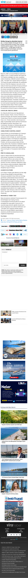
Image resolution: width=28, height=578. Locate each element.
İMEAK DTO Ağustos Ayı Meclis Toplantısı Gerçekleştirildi (13, 552)
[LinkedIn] (8, 37)
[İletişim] (24, 2)
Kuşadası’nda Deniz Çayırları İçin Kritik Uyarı (10, 548)
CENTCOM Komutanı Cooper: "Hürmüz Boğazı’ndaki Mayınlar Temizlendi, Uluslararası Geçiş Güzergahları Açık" (13, 556)
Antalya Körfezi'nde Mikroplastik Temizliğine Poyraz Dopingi (13, 572)
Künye (7, 530)
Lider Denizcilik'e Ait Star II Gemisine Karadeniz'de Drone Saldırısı (12, 569)
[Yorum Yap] (16, 37)
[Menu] (17, 2)
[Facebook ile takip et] (8, 534)
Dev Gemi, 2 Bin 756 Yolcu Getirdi (8, 570)
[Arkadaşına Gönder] (11, 37)
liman (5, 222)
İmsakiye (21, 531)
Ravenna (25, 220)
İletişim (7, 531)
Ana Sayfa (7, 528)
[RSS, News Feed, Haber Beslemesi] (14, 534)
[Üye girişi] (16, 534)
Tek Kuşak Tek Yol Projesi (11, 222)
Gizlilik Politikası (21, 528)
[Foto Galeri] (21, 2)
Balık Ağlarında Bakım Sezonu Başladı (9, 565)
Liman (8, 220)
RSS (21, 530)
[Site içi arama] (26, 2)
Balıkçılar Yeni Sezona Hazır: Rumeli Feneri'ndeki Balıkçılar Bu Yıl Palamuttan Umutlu (13, 554)
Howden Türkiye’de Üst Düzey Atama (9, 559)
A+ (26, 41)
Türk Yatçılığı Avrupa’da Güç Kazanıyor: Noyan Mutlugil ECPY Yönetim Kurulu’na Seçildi (13, 551)
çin (10, 220)
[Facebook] (2, 37)
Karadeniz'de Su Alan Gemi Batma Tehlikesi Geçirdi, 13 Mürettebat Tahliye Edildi (12, 561)
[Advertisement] (14, 294)
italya (2, 222)
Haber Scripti (12, 539)
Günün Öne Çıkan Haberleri (6, 542)
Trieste (13, 220)
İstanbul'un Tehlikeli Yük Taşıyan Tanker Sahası (11, 547)
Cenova (17, 220)
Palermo (21, 220)
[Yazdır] (14, 37)
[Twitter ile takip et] (11, 534)
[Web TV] (19, 2)
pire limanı (20, 222)
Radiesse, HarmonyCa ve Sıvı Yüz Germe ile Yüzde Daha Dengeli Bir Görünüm (14, 567)
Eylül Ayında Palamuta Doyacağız (8, 563)
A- (26, 43)
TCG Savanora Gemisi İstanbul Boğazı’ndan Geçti (11, 557)
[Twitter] (5, 37)
